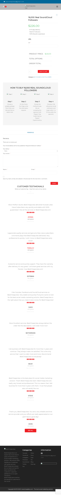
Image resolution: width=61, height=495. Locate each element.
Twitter (24, 464)
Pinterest (25, 459)
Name (5, 169)
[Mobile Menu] (57, 6)
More (32, 455)
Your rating (6, 148)
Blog (32, 462)
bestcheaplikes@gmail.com (15, 1)
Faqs (32, 457)
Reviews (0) (30, 132)
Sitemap (33, 464)
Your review (6, 153)
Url (29, 42)
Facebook (25, 455)
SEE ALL (30, 430)
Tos (31, 459)
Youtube (25, 453)
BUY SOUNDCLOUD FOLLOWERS (42, 77)
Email (33, 169)
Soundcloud (26, 462)
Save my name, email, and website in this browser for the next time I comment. (25, 179)
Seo (24, 466)
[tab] (30, 132)
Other (32, 453)
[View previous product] (57, 15)
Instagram (25, 457)
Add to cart (43, 71)
